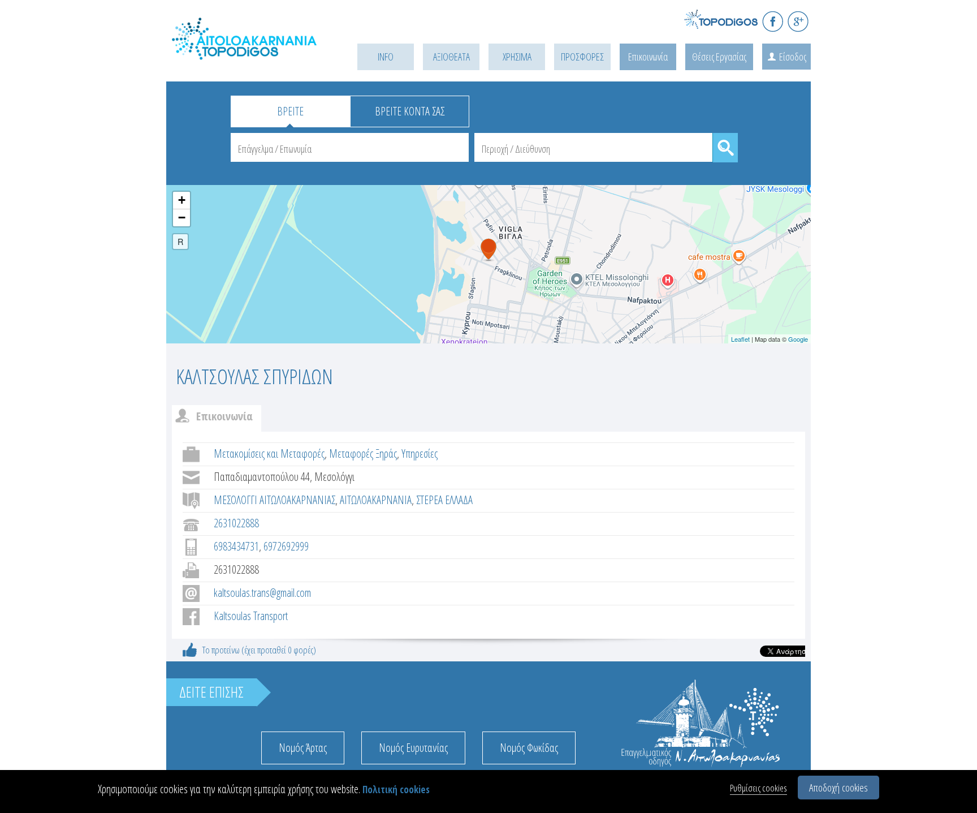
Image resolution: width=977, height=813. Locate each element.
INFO (386, 56)
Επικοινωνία (648, 56)
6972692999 (286, 546)
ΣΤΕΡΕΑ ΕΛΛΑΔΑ (444, 499)
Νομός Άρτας (303, 747)
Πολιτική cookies (396, 789)
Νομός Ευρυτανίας (413, 747)
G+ (798, 21)
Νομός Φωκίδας (529, 747)
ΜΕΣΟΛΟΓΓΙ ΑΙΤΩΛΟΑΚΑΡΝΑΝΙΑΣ (274, 499)
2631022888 (236, 523)
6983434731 (236, 546)
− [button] (181, 217)
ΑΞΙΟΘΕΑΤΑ (451, 56)
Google (798, 338)
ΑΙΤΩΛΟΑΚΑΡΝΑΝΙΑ (376, 499)
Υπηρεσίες (419, 453)
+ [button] (181, 200)
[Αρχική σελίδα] (245, 51)
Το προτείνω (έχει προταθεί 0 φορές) (259, 649)
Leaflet (740, 338)
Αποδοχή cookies (838, 787)
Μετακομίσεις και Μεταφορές (269, 453)
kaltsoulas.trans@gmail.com (262, 592)
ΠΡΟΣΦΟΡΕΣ (582, 56)
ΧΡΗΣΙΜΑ (517, 56)
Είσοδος (792, 56)
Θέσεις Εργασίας (719, 56)
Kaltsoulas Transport (251, 615)
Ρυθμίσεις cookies (758, 787)
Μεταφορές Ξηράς (363, 453)
